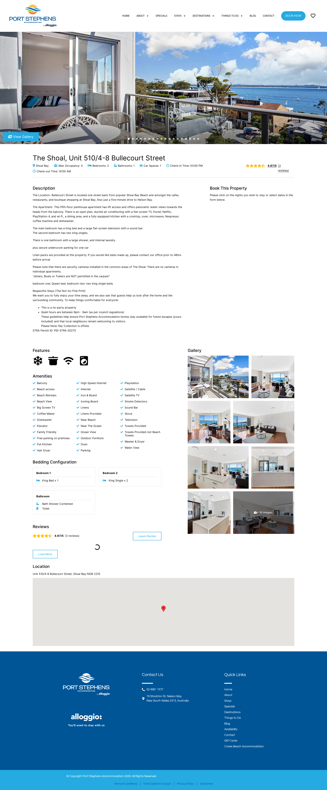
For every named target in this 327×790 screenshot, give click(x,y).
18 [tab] (198, 139)
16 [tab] (190, 139)
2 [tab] (133, 139)
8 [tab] (157, 139)
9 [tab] (161, 139)
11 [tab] (169, 139)
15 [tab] (186, 139)
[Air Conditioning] (38, 361)
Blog (253, 15)
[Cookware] (53, 361)
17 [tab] (194, 139)
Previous (8, 88)
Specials (161, 15)
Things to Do (230, 15)
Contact (268, 15)
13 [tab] (178, 139)
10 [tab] (165, 139)
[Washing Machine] (84, 361)
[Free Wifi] (68, 361)
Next (319, 88)
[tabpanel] (163, 88)
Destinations (201, 15)
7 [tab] (153, 139)
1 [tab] (128, 139)
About (140, 15)
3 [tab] (137, 139)
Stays (178, 15)
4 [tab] (141, 139)
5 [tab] (145, 139)
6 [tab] (149, 139)
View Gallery (22, 137)
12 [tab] (173, 139)
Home (126, 15)
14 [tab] (182, 139)
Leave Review (147, 536)
